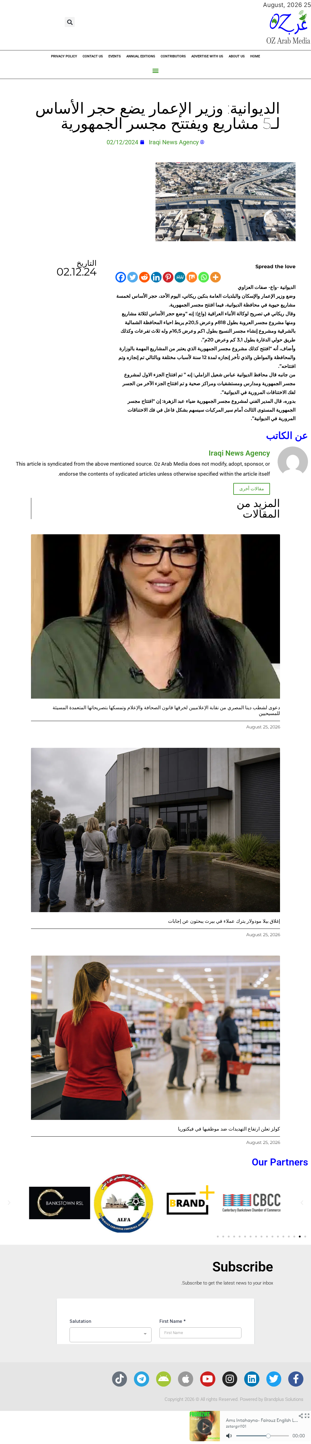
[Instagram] (230, 1379)
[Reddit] (144, 277)
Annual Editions (140, 56)
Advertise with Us (207, 56)
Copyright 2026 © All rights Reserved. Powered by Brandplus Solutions (234, 1399)
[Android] (163, 1379)
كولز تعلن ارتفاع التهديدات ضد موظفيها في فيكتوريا (229, 1129)
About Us (237, 56)
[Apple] (185, 1379)
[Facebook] (120, 277)
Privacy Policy (64, 56)
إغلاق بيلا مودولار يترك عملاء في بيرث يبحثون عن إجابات (224, 921)
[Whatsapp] (203, 277)
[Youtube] (207, 1379)
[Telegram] (141, 1379)
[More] (215, 277)
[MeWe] (180, 277)
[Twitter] (132, 277)
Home (255, 56)
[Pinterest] (168, 277)
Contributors (173, 56)
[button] (70, 22)
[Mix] (191, 277)
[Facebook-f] (295, 1379)
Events (114, 56)
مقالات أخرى (251, 488)
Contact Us (93, 56)
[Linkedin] (156, 277)
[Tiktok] (119, 1379)
